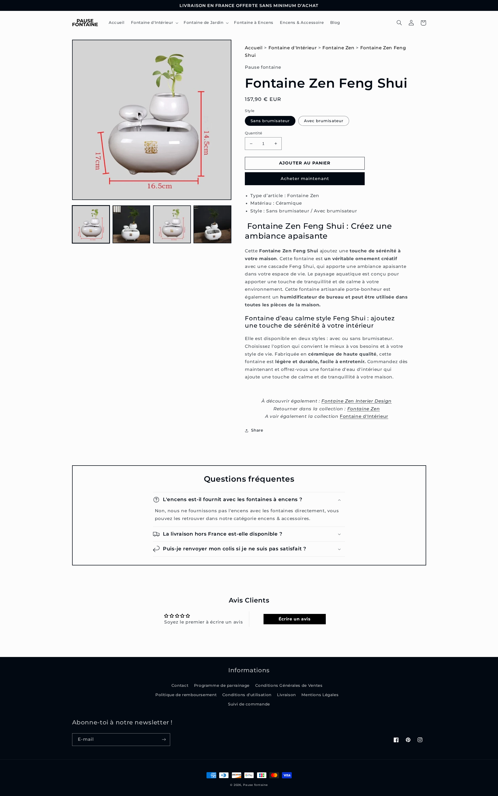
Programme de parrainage (222, 685)
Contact (179, 685)
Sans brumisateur (270, 121)
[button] (154, 23)
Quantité (253, 133)
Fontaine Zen (338, 47)
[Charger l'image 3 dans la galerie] (172, 224)
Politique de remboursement (186, 695)
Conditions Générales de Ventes (289, 685)
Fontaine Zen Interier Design (356, 401)
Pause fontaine (255, 785)
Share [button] (257, 430)
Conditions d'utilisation (247, 695)
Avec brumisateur (323, 121)
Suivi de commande (249, 704)
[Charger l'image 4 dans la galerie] (212, 224)
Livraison (286, 695)
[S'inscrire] (164, 739)
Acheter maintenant (305, 178)
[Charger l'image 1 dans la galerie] (91, 224)
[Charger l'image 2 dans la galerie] (131, 224)
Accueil (253, 47)
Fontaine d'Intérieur (292, 47)
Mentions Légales (319, 695)
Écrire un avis (295, 619)
